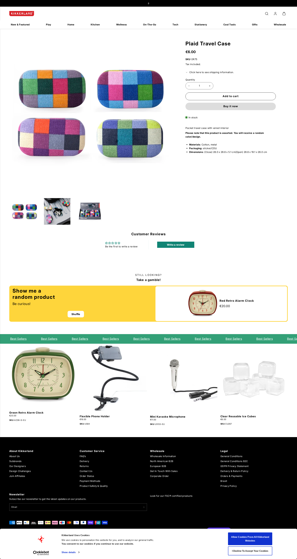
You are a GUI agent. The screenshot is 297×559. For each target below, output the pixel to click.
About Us (14, 456)
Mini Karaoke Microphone (167, 416)
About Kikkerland (21, 451)
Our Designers (17, 466)
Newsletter (17, 494)
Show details (69, 552)
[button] (266, 13)
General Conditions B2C (234, 461)
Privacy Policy (228, 485)
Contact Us (86, 471)
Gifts (255, 24)
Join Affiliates (17, 476)
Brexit (223, 481)
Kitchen (95, 24)
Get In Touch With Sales (164, 471)
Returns (84, 466)
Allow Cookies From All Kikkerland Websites (250, 539)
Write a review (176, 244)
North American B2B (161, 461)
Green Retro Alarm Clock (26, 412)
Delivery (84, 461)
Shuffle (75, 314)
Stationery (201, 24)
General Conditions (231, 456)
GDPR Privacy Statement (234, 466)
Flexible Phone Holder (95, 416)
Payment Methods (90, 481)
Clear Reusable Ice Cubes (238, 416)
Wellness (121, 24)
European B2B (158, 466)
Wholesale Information (163, 456)
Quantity (190, 79)
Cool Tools (229, 24)
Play (48, 24)
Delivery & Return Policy (234, 471)
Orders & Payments (231, 476)
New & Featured (20, 24)
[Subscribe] (144, 507)
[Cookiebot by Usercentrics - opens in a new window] (41, 553)
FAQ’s (83, 456)
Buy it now (230, 106)
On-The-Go (149, 24)
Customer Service (92, 451)
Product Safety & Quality (94, 485)
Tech (175, 24)
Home (70, 24)
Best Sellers (11, 339)
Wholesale (280, 24)
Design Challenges (20, 471)
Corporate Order (159, 476)
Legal (224, 451)
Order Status (87, 476)
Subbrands (15, 461)
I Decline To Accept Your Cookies (250, 550)
